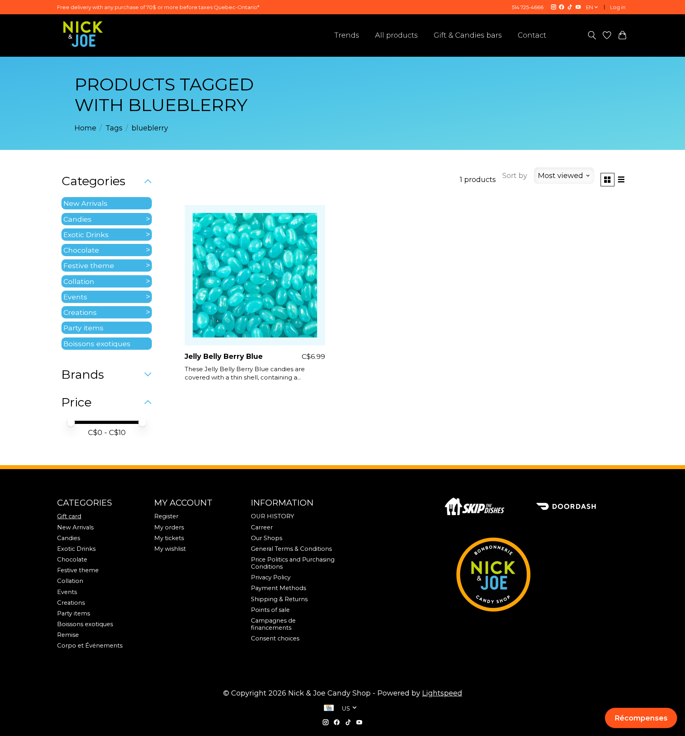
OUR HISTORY (272, 516)
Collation (78, 281)
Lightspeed (442, 693)
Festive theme (88, 265)
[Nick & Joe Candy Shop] (83, 34)
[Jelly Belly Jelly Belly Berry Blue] (255, 275)
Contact (532, 35)
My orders (169, 527)
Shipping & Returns (279, 599)
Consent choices (275, 638)
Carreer (262, 527)
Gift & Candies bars (468, 35)
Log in (618, 7)
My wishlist (170, 548)
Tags (113, 128)
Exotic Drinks (86, 234)
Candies (77, 219)
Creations (80, 312)
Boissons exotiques (96, 343)
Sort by (514, 175)
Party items (83, 328)
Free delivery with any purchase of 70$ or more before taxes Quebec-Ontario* (158, 7)
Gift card (69, 516)
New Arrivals (85, 203)
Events (75, 297)
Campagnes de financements (273, 624)
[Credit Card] (329, 708)
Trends (346, 35)
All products (396, 35)
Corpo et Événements (89, 645)
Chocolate (81, 250)
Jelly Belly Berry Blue (224, 356)
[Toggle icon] (591, 35)
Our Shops (266, 538)
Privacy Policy (271, 577)
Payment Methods (278, 588)
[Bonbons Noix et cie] (536, 574)
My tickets (169, 538)
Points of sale (270, 609)
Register (166, 516)
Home (85, 128)
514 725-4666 (527, 7)
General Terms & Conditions (291, 548)
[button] (641, 718)
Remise (68, 634)
